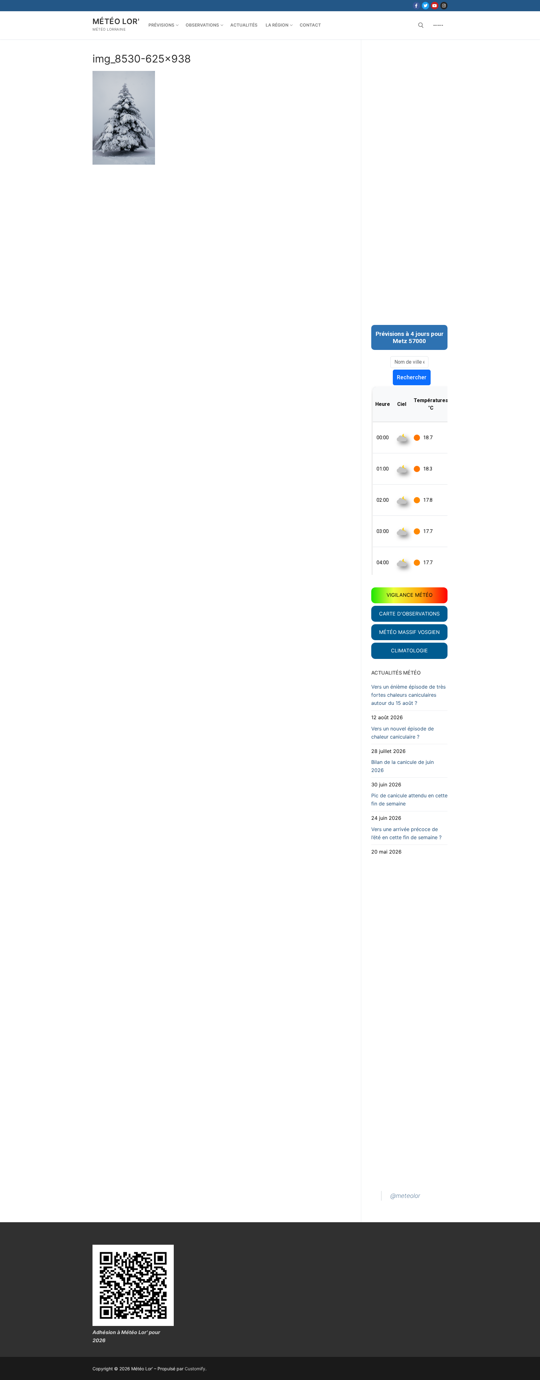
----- (438, 24)
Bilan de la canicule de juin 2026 (402, 766)
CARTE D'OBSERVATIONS (409, 613)
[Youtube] (434, 5)
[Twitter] (425, 5)
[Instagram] (444, 5)
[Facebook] (416, 5)
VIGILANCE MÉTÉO (409, 595)
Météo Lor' (115, 21)
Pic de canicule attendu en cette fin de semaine (409, 799)
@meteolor (405, 1195)
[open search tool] (421, 25)
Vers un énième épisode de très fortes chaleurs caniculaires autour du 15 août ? (408, 695)
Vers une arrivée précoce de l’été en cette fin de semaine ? (406, 833)
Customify (195, 1368)
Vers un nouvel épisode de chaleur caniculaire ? (402, 732)
